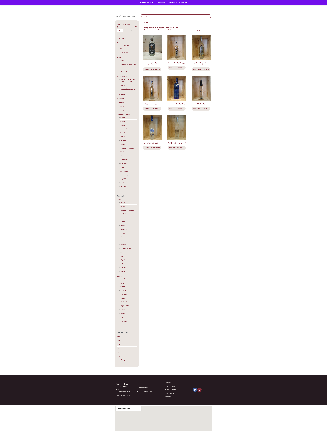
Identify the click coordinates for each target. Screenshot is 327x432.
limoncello (124, 129)
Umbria (123, 237)
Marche (123, 244)
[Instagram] (199, 390)
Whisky (123, 140)
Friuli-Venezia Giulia (127, 214)
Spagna (123, 283)
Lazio (122, 256)
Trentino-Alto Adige (127, 210)
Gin (121, 156)
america (123, 313)
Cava (122, 60)
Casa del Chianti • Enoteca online (123, 385)
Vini (118, 42)
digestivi (123, 121)
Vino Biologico (122, 360)
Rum (122, 182)
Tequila (123, 133)
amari (122, 136)
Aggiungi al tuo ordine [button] (152, 69)
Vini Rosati (124, 53)
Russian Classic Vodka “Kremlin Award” (201, 64)
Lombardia (124, 225)
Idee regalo (121, 94)
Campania (124, 241)
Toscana (123, 202)
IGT (118, 352)
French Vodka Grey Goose (152, 143)
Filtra (120, 30)
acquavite (123, 186)
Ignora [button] (184, 2)
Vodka (122, 152)
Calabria (123, 264)
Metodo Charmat (126, 72)
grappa (123, 117)
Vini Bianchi (124, 45)
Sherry (122, 85)
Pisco (122, 167)
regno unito (124, 306)
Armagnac (124, 171)
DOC (118, 337)
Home (118, 16)
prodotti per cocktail (127, 148)
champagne (121, 110)
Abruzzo (123, 252)
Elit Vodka (201, 104)
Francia (123, 279)
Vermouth (124, 159)
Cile (121, 317)
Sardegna (123, 229)
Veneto (123, 221)
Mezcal (122, 144)
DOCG (119, 340)
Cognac (123, 179)
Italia (119, 199)
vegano (119, 356)
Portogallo (124, 294)
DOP (118, 344)
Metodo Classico (126, 68)
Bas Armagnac (125, 175)
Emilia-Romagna (126, 248)
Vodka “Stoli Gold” (152, 104)
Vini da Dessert (122, 76)
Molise (122, 271)
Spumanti (120, 57)
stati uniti (123, 302)
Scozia (122, 286)
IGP (118, 348)
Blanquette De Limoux (128, 64)
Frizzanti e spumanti (127, 89)
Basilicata (123, 267)
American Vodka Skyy (177, 104)
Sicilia (122, 206)
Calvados (123, 163)
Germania (123, 321)
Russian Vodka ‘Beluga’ (176, 63)
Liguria (123, 260)
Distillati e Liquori (123, 114)
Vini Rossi (123, 49)
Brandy (123, 125)
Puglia (122, 233)
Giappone (123, 298)
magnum (120, 102)
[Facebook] (195, 390)
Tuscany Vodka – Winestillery (152, 64)
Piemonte (123, 218)
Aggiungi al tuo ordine (201, 69)
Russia (122, 309)
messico (123, 290)
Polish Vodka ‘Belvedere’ (177, 143)
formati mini (121, 106)
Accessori (120, 98)
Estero (119, 276)
